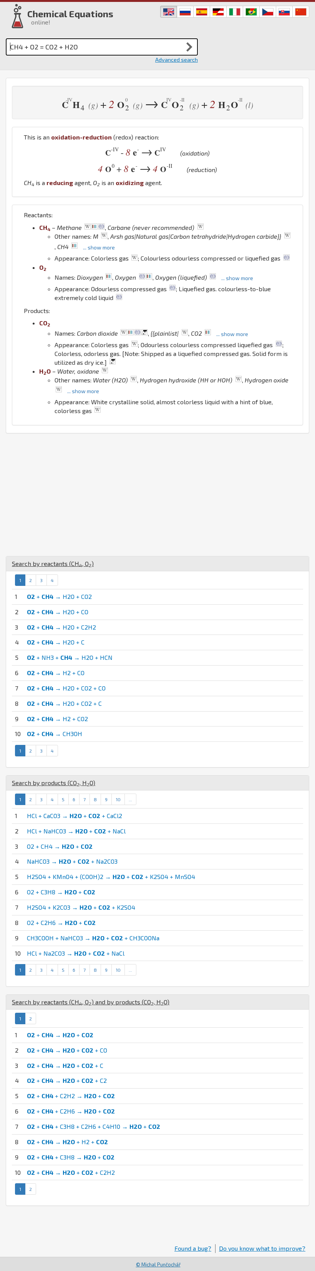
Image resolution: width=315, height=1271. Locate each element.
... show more (99, 247)
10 (118, 799)
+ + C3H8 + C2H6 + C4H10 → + (93, 1126)
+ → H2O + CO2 (59, 596)
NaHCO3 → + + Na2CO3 (72, 861)
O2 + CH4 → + (60, 846)
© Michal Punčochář (158, 1264)
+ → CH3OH (54, 733)
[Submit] (189, 47)
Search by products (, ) (53, 782)
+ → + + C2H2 (71, 1172)
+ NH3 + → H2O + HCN (70, 657)
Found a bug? (192, 1248)
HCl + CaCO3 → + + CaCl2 (74, 815)
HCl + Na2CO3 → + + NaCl (75, 953)
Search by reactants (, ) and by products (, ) (90, 1001)
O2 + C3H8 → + (61, 891)
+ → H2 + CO (56, 672)
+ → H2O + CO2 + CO (66, 688)
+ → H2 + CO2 (57, 718)
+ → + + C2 (67, 1080)
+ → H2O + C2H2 (61, 627)
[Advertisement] (157, 494)
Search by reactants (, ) (53, 563)
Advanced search (176, 59)
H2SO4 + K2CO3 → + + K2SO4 (81, 907)
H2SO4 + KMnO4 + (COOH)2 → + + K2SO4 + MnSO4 (111, 876)
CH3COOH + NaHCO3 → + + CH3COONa (93, 937)
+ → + (60, 1034)
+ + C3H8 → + (70, 1157)
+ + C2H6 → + (71, 1111)
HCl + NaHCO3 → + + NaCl (76, 831)
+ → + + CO (67, 1050)
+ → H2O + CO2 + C (64, 703)
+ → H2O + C (56, 642)
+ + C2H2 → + (71, 1095)
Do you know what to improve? (262, 1248)
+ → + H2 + (67, 1141)
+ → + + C (65, 1065)
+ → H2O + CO (57, 611)
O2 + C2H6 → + (61, 922)
